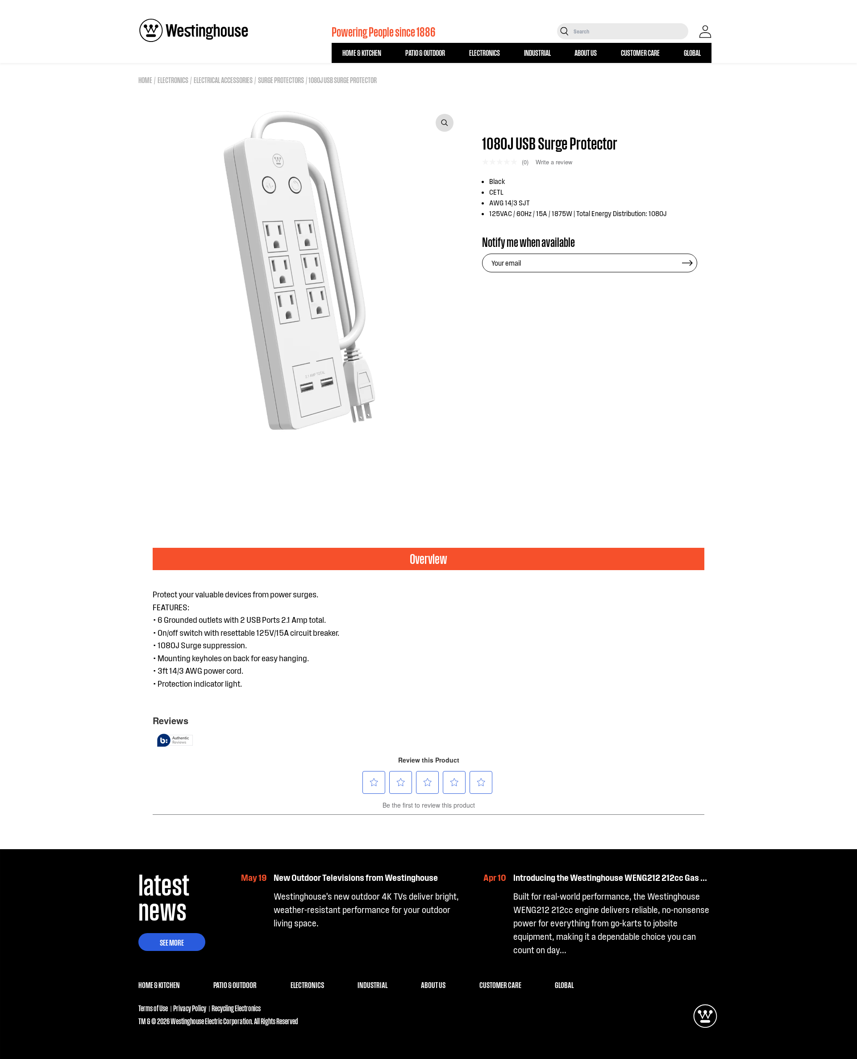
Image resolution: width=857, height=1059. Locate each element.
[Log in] (705, 31)
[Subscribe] (687, 263)
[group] (181, 469)
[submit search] (564, 31)
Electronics (173, 80)
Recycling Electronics (236, 1008)
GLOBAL (692, 52)
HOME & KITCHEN (361, 52)
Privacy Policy (189, 1008)
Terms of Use (153, 1008)
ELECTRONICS (484, 52)
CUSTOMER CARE (640, 52)
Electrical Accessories (223, 80)
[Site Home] (193, 30)
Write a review (554, 162)
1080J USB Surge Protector (342, 80)
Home (145, 80)
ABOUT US (585, 52)
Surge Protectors (281, 80)
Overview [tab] (428, 558)
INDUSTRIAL (537, 52)
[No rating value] (502, 162)
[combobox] (630, 31)
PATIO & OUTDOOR (425, 52)
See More (172, 942)
